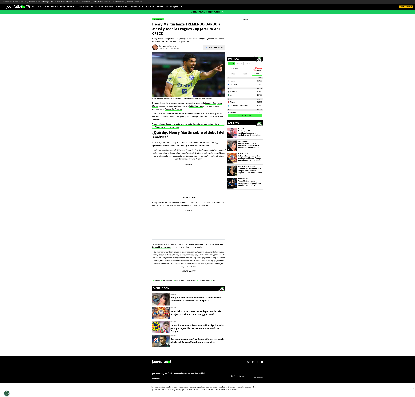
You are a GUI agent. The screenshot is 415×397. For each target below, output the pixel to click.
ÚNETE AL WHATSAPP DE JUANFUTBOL (205, 12)
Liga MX (46, 6)
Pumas (62, 6)
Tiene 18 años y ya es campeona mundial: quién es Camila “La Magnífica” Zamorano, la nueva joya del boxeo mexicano (249, 183)
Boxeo (169, 6)
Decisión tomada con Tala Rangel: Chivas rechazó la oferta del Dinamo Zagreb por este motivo (197, 340)
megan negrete (169, 46)
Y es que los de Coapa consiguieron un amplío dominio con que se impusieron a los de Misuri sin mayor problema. (188, 125)
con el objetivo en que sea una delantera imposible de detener (187, 246)
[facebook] (248, 362)
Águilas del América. (173, 109)
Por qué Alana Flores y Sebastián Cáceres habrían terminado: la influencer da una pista (195, 299)
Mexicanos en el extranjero (128, 6)
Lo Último (36, 6)
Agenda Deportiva (406, 7)
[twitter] (257, 362)
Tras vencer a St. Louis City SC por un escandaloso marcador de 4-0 (181, 113)
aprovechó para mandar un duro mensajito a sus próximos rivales (180, 145)
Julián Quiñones (196, 106)
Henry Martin (179, 281)
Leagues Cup (210, 103)
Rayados (54, 6)
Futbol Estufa (147, 6)
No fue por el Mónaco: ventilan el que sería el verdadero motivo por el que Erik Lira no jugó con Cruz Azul (249, 133)
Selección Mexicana (84, 6)
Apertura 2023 (167, 281)
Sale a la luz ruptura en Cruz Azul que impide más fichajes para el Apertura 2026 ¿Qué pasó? (195, 312)
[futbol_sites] (237, 376)
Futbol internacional (104, 6)
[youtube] (262, 362)
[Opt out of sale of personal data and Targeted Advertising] (7, 393)
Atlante (70, 6)
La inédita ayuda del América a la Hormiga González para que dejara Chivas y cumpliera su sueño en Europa (197, 328)
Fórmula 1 (160, 6)
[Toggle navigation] (3, 7)
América (157, 281)
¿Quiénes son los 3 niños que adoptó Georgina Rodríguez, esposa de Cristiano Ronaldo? (250, 170)
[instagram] (253, 362)
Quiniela (177, 6)
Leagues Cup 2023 (204, 281)
